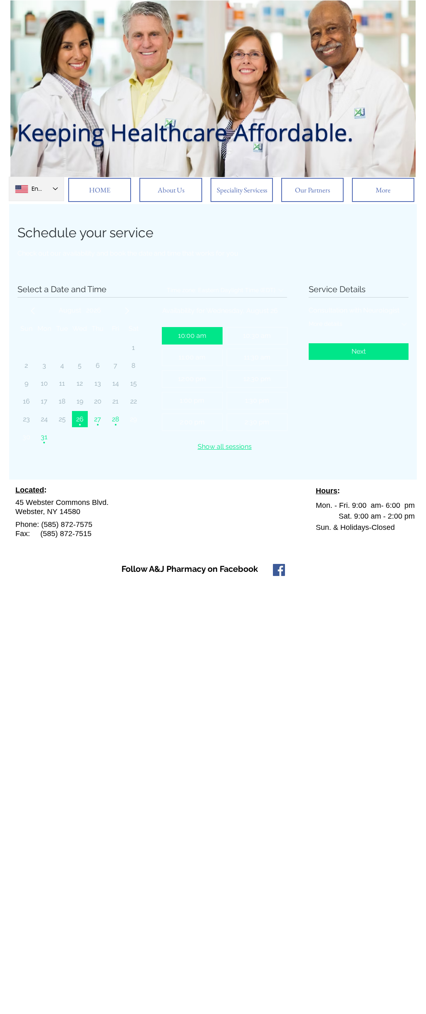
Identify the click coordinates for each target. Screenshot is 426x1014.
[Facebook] (279, 570)
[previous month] (33, 311)
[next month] (127, 311)
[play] (398, 170)
